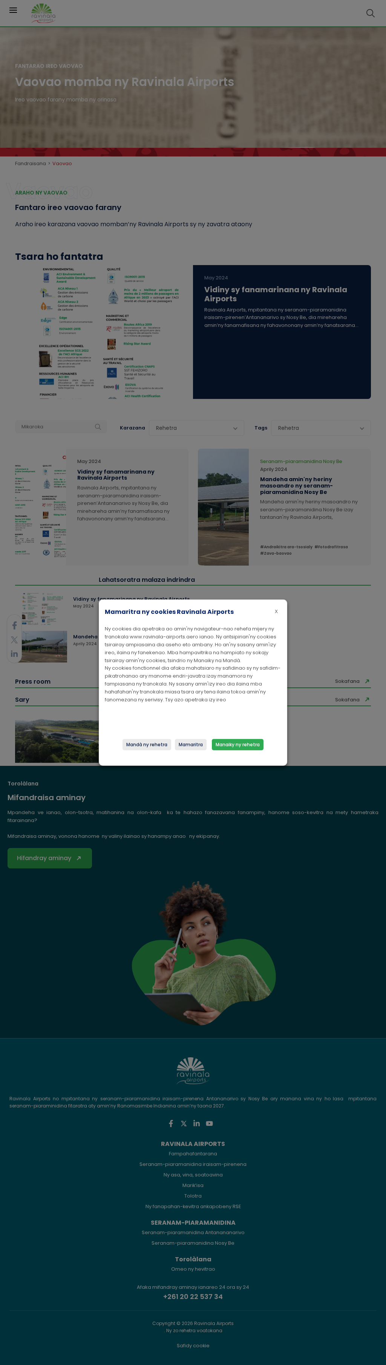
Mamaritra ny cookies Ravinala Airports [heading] (169, 611)
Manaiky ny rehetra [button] (238, 744)
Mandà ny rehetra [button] (146, 744)
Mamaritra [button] (191, 744)
